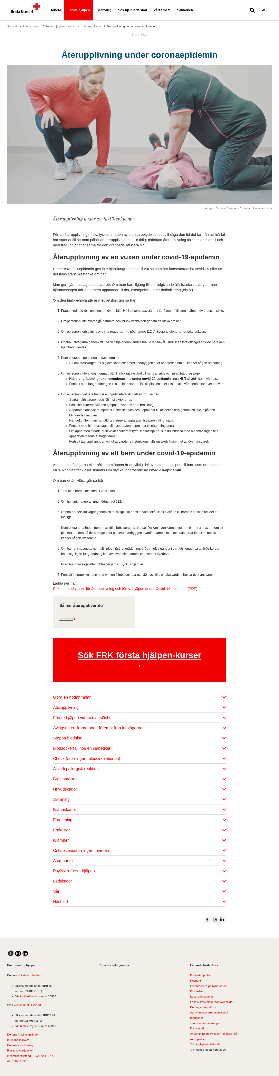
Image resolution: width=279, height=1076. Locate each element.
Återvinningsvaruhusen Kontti (209, 1012)
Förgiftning (63, 820)
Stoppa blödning (68, 738)
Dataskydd (197, 1028)
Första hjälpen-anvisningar (62, 26)
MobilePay (27, 996)
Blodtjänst (196, 1017)
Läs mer (66, 619)
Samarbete (185, 10)
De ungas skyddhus (203, 1007)
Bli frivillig (104, 10)
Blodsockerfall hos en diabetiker (82, 748)
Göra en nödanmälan (73, 697)
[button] (250, 10)
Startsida (13, 26)
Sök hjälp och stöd (132, 10)
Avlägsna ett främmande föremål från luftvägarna (98, 728)
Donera (55, 10)
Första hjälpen (79, 10)
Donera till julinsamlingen (23, 1034)
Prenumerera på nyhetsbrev (208, 986)
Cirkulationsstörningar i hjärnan (81, 850)
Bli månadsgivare (18, 1039)
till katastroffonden (29, 975)
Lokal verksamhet (201, 996)
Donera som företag (20, 1045)
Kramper (61, 840)
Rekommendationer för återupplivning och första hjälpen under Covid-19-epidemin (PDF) (125, 589)
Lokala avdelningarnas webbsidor (211, 1001)
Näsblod (61, 901)
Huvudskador (65, 789)
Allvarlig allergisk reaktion (76, 768)
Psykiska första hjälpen (74, 871)
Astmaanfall (64, 860)
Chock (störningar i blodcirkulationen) (87, 758)
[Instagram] (214, 919)
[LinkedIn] (222, 919)
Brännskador (65, 809)
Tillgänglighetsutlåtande (205, 1044)
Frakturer (62, 830)
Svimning (62, 799)
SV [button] (263, 10)
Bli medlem (197, 991)
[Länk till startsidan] (25, 10)
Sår (57, 891)
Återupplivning (93, 26)
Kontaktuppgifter (200, 975)
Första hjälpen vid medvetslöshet (83, 717)
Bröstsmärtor (65, 779)
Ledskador (63, 881)
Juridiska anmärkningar (205, 1023)
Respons (196, 980)
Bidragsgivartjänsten (20, 1050)
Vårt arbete (162, 10)
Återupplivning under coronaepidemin (130, 26)
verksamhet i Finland (27, 1005)
